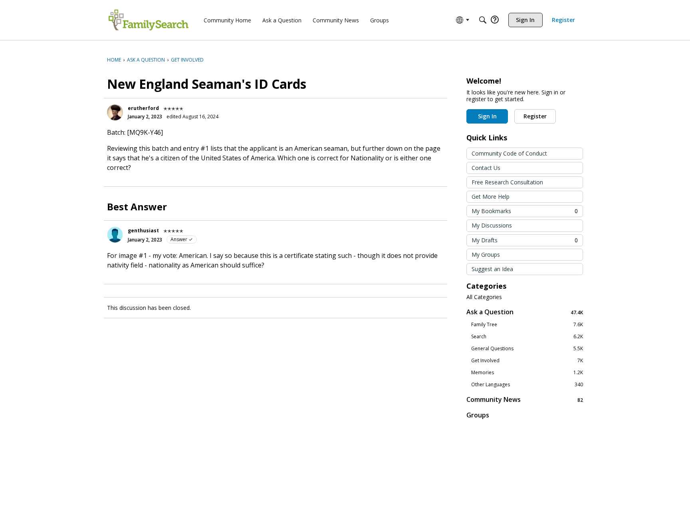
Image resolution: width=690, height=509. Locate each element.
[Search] (483, 20)
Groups (477, 415)
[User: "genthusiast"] (115, 235)
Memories (527, 372)
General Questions (527, 348)
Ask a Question (524, 312)
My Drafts (525, 240)
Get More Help (491, 196)
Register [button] (535, 116)
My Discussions (492, 225)
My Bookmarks (525, 211)
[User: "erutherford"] (115, 112)
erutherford (143, 108)
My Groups (486, 254)
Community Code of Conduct (509, 153)
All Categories (484, 297)
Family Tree (527, 324)
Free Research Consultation (507, 182)
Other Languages (527, 384)
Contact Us (486, 168)
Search (527, 336)
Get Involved (527, 360)
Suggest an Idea (492, 269)
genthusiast (143, 230)
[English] (148, 20)
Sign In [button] (487, 116)
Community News (524, 399)
